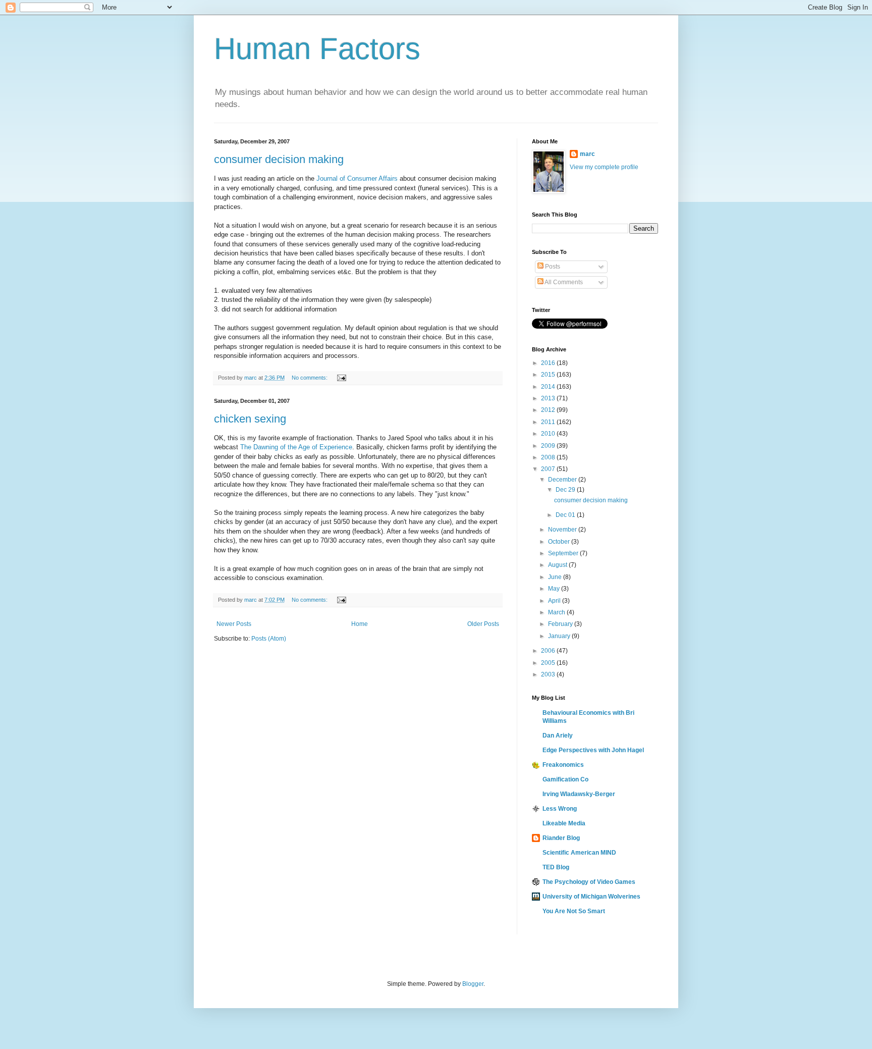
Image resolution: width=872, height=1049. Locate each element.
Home (359, 623)
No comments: (310, 378)
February (561, 623)
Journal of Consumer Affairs (358, 178)
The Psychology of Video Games (588, 881)
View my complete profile (604, 167)
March (557, 612)
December (563, 479)
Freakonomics (563, 764)
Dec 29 (566, 489)
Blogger (472, 983)
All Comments (563, 282)
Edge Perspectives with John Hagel (593, 750)
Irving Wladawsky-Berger (578, 794)
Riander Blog (561, 838)
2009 (549, 445)
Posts (551, 266)
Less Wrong (559, 808)
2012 (549, 409)
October (559, 541)
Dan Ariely (557, 735)
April (555, 600)
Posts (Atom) (268, 638)
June (555, 577)
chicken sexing (250, 418)
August (558, 564)
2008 (549, 457)
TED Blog (555, 867)
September (564, 553)
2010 (549, 433)
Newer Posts (233, 623)
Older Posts (483, 623)
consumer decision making (279, 159)
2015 (549, 374)
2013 (549, 398)
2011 (549, 422)
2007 (549, 469)
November (563, 529)
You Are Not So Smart (573, 911)
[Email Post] (341, 378)
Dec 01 (566, 514)
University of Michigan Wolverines (591, 896)
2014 (549, 386)
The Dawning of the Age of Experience (296, 447)
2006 (549, 650)
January (560, 636)
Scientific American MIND (579, 852)
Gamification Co (565, 779)
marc (587, 154)
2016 (549, 362)
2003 (549, 674)
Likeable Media (563, 823)
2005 (549, 662)
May (554, 588)
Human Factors (317, 49)
